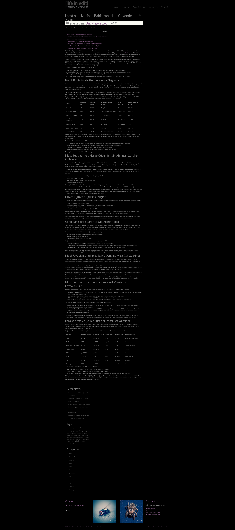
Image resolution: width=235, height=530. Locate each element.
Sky (70, 476)
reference (81, 437)
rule (85, 437)
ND (76, 435)
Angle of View (70, 427)
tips (69, 442)
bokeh (82, 428)
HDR (71, 433)
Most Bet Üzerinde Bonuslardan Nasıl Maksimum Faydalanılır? (85, 46)
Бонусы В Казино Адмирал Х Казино (79, 404)
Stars (71, 439)
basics (78, 427)
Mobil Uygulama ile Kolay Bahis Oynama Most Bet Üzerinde (84, 43)
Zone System (73, 443)
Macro (85, 433)
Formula (84, 431)
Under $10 (81, 441)
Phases (71, 470)
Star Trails (74, 439)
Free (87, 431)
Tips (70, 483)
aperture (75, 427)
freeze (68, 433)
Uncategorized (96, 23)
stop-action (79, 439)
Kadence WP (98, 526)
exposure (80, 429)
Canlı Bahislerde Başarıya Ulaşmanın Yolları (80, 41)
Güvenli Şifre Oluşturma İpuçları (76, 39)
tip (67, 441)
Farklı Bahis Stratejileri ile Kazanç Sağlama (79, 34)
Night (83, 435)
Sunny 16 (85, 439)
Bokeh (71, 453)
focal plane (79, 431)
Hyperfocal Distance (76, 433)
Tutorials (71, 486)
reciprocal (76, 437)
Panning (86, 435)
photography (70, 437)
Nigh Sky (80, 435)
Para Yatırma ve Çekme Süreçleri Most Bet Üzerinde (82, 48)
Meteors (68, 435)
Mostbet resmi (127, 53)
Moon (70, 463)
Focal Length (74, 431)
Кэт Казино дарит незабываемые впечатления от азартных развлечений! (78, 409)
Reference (72, 473)
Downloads (75, 429)
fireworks (69, 431)
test (88, 439)
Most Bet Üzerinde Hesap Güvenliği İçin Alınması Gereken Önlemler (86, 36)
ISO (83, 433)
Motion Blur (73, 435)
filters (85, 429)
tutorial (75, 441)
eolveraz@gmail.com (154, 514)
